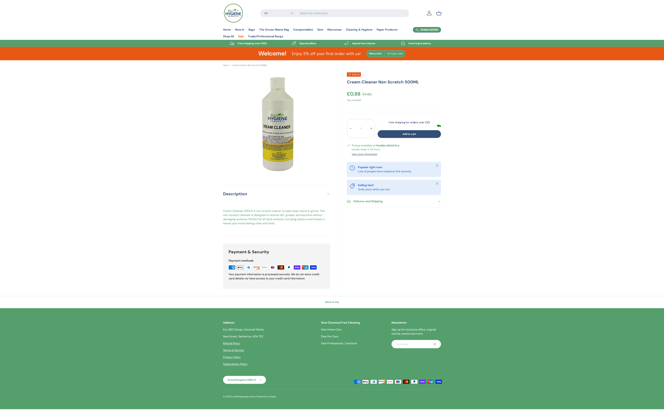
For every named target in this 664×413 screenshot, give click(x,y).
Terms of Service (233, 350)
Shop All (228, 36)
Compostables (303, 29)
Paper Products (387, 29)
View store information (364, 154)
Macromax (334, 29)
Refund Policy (231, 343)
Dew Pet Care (329, 336)
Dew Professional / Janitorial (339, 343)
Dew (320, 29)
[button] (439, 13)
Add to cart (409, 134)
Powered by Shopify (266, 396)
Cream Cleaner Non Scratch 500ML (249, 65)
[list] (276, 123)
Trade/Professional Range (265, 36)
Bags (251, 29)
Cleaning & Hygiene (359, 29)
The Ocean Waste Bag (274, 29)
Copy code (397, 53)
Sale (241, 36)
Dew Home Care (331, 329)
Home (227, 29)
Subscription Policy (235, 364)
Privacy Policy (232, 357)
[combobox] (334, 13)
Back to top (332, 302)
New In (239, 29)
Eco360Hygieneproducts (243, 396)
